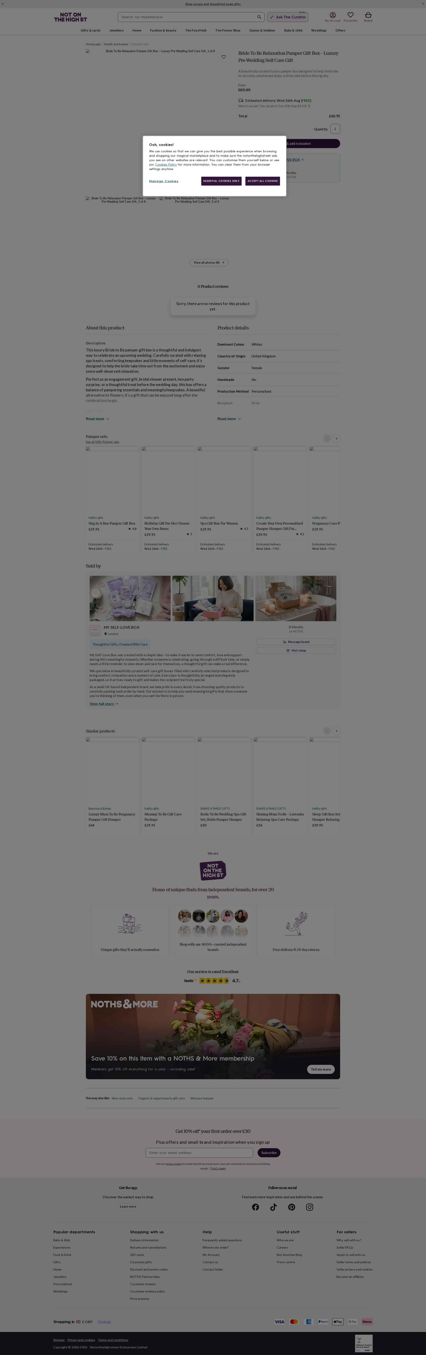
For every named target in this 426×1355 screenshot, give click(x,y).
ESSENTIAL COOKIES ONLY (221, 180)
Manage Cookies (163, 181)
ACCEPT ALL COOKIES (263, 180)
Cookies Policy (166, 164)
